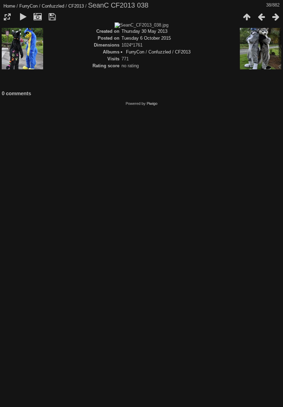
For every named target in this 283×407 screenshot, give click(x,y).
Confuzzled (53, 6)
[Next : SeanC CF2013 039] (276, 17)
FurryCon (28, 6)
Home (9, 6)
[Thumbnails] (247, 17)
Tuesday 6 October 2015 (146, 38)
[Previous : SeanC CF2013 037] (261, 17)
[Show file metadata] (37, 17)
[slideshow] (23, 17)
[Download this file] (52, 17)
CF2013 (76, 6)
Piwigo (152, 103)
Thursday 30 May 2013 (144, 31)
